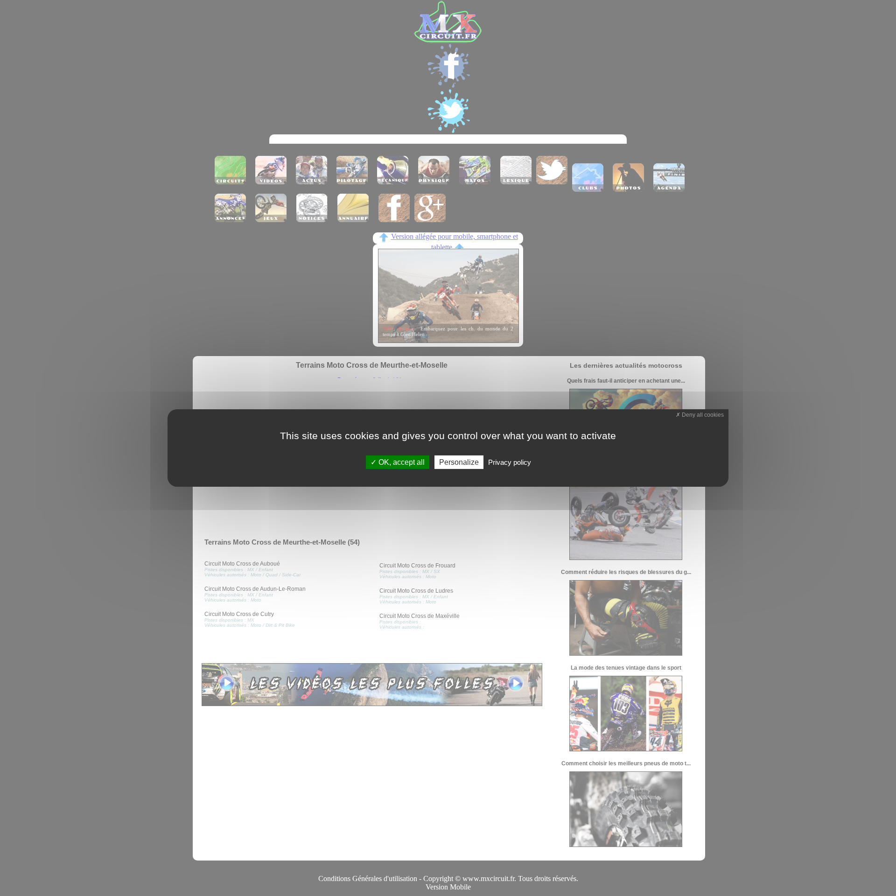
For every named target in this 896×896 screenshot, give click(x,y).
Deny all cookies (702, 415)
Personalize (459, 462)
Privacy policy (509, 462)
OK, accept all (401, 462)
